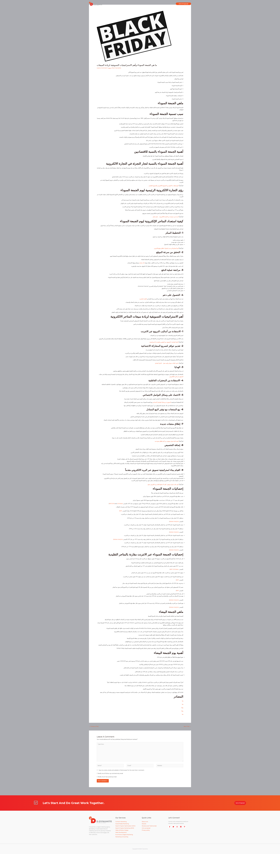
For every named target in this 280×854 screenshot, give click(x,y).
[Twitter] (173, 826)
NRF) (120, 511)
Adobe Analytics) (118, 539)
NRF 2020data (174, 569)
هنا (182, 701)
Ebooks (144, 823)
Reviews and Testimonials (149, 826)
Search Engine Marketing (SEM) (124, 828)
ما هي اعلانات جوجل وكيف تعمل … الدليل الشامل (167, 363)
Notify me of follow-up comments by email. (110, 773)
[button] (183, 3)
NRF (177, 580)
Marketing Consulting (121, 837)
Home (128, 3)
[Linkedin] (180, 826)
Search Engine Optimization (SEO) (125, 826)
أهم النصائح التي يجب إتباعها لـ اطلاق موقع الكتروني (166, 248)
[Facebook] (169, 826)
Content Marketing (121, 821)
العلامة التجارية (143, 299)
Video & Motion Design (121, 830)
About (134, 3)
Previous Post (94, 726)
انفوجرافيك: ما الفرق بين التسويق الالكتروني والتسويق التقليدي (164, 185)
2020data (120, 503)
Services (148, 3)
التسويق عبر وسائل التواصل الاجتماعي (162, 402)
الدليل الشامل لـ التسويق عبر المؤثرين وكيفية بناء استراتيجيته (164, 342)
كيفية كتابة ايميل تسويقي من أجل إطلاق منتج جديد (167, 441)
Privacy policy (146, 830)
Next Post (187, 726)
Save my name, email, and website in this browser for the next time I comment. (121, 770)
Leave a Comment (102, 68)
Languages (170, 3)
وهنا (182, 707)
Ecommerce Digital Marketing (124, 834)
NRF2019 (111, 503)
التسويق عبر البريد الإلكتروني (176, 376)
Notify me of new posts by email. (107, 777)
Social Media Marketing (122, 823)
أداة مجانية (141, 263)
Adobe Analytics (174, 521)
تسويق (109, 68)
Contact (162, 3)
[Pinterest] (184, 826)
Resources (145, 821)
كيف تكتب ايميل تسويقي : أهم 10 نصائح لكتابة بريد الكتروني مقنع (163, 484)
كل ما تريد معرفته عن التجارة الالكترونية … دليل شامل (166, 216)
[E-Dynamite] (95, 3)
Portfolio (141, 3)
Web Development (121, 832)
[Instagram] (177, 826)
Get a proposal (146, 828)
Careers (155, 3)
